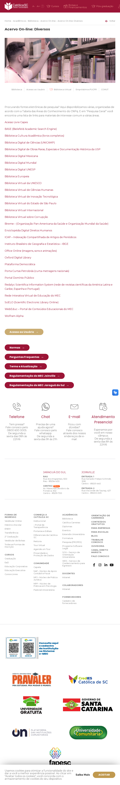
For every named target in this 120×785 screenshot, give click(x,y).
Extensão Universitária (73, 534)
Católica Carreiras (71, 522)
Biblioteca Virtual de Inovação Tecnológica (31, 196)
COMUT (104, 89)
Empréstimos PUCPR (86, 89)
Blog (94, 536)
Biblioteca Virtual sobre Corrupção (26, 217)
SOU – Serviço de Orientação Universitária (71, 554)
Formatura (67, 538)
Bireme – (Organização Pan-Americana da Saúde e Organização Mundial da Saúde (56, 223)
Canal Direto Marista (99, 551)
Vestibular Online (13, 521)
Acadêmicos (19, 21)
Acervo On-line (48, 21)
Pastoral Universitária (44, 590)
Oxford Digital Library (18, 257)
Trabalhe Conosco (97, 541)
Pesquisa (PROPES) (72, 542)
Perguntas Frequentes (24, 357)
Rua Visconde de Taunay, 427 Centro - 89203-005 (96, 491)
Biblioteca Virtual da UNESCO (23, 183)
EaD (7, 562)
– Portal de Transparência (41, 526)
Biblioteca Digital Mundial (21, 162)
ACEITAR (104, 775)
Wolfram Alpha (14, 316)
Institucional (40, 521)
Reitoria (38, 541)
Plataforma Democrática (20, 264)
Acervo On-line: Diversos (70, 21)
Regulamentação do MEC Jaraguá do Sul (37, 385)
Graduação (10, 558)
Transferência (11, 533)
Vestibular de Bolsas (15, 540)
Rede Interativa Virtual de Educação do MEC (32, 295)
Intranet (66, 577)
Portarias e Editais (43, 531)
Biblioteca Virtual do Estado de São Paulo (30, 203)
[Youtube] (112, 565)
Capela (37, 567)
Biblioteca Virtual (62, 89)
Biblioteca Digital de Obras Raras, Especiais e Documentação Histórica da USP (52, 149)
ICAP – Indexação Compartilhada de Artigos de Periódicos (40, 237)
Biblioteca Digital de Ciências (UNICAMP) (30, 142)
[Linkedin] (106, 565)
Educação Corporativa (16, 566)
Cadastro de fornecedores (69, 602)
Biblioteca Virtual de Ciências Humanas (29, 189)
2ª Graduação (11, 536)
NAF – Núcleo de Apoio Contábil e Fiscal (45, 572)
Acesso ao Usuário (35, 89)
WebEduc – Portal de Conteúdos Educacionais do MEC (39, 309)
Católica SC (16, 6)
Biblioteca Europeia (17, 176)
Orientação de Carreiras (100, 516)
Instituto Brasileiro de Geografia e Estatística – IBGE (36, 243)
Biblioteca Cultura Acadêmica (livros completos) (34, 135)
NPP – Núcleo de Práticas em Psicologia (45, 584)
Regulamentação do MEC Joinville (32, 376)
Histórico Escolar (13, 525)
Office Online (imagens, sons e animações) (31, 250)
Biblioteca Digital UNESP (20, 169)
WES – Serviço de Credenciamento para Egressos (73, 563)
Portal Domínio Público (19, 277)
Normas (15, 347)
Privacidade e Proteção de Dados (44, 554)
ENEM (7, 529)
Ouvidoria (97, 546)
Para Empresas (100, 528)
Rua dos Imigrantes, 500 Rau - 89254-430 (55, 480)
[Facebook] (94, 565)
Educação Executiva (15, 570)
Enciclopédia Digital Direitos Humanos (28, 230)
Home (8, 21)
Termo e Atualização (24, 366)
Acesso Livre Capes (16, 122)
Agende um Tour (42, 549)
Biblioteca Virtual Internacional (24, 210)
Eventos (66, 530)
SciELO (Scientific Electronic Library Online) (32, 302)
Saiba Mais (83, 774)
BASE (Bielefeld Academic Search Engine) (31, 128)
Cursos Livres (11, 574)
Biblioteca (33, 21)
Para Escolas (99, 532)
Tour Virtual (39, 545)
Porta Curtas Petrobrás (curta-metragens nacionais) (37, 271)
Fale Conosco (100, 556)
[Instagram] (100, 565)
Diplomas (67, 526)
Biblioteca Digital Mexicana (21, 156)
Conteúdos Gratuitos (98, 523)
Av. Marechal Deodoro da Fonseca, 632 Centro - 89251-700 (56, 490)
